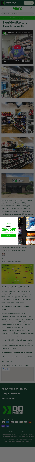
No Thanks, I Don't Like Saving (8, 238)
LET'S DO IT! (8, 235)
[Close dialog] (34, 218)
